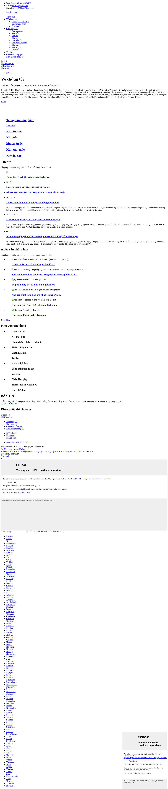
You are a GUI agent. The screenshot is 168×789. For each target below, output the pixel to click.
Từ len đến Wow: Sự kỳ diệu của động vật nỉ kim (32, 202)
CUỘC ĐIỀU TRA (9, 404)
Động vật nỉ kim (28, 451)
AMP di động (22, 449)
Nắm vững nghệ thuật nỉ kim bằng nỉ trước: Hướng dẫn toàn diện (42, 236)
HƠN (3, 101)
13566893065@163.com (22, 8)
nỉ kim (10, 451)
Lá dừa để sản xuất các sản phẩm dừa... (33, 264)
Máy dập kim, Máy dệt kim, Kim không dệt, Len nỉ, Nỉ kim (60, 451)
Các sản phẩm (12, 28)
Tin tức (9, 52)
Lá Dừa (15, 50)
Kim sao (15, 38)
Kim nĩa (15, 36)
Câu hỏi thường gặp (14, 54)
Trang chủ (10, 17)
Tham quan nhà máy (20, 21)
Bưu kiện (15, 26)
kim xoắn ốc (17, 40)
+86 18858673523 (23, 3)
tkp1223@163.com (20, 5)
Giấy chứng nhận (19, 24)
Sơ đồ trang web (8, 449)
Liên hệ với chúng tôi (15, 57)
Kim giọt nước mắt (19, 43)
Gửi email (5, 456)
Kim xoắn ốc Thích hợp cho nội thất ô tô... (34, 305)
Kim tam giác (17, 31)
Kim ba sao (16, 45)
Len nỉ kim (90, 451)
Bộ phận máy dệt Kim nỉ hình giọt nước (33, 284)
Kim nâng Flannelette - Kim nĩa (29, 315)
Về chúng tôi (11, 19)
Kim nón (15, 33)
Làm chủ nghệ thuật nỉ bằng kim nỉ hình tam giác (33, 219)
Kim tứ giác (16, 47)
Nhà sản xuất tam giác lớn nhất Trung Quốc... (37, 294)
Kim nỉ (4, 451)
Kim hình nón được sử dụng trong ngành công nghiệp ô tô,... (44, 274)
